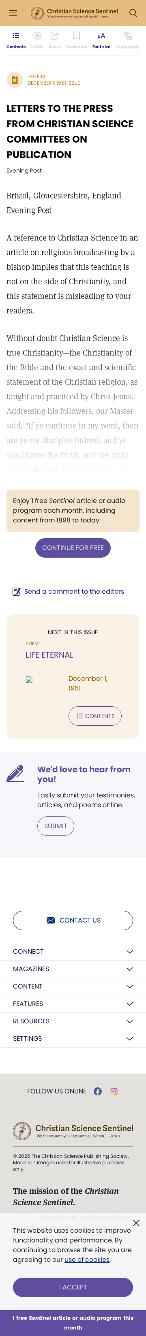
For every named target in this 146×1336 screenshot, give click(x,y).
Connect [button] (28, 951)
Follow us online (56, 1091)
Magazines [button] (31, 969)
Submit (55, 826)
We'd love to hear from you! (84, 774)
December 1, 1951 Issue (54, 82)
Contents (100, 716)
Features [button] (28, 1003)
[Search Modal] (133, 13)
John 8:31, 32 (105, 469)
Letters (36, 76)
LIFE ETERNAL (49, 655)
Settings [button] (27, 1038)
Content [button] (28, 986)
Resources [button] (31, 1021)
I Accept (73, 1287)
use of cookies (87, 1259)
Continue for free (73, 547)
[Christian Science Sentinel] (74, 13)
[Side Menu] (13, 13)
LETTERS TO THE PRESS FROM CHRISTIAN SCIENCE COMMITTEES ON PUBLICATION (69, 131)
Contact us (80, 920)
